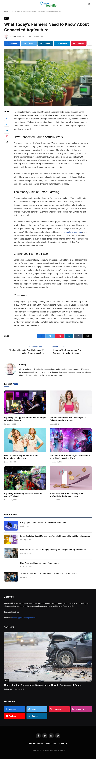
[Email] (6, 141)
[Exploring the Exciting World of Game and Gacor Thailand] (25, 478)
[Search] (89, 4)
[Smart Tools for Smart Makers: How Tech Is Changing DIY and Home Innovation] (11, 539)
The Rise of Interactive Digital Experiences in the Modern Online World (70, 457)
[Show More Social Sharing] (89, 43)
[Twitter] (6, 124)
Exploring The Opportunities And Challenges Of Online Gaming (25, 419)
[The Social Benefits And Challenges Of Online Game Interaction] (71, 402)
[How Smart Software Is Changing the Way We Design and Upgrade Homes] (11, 553)
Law (6, 680)
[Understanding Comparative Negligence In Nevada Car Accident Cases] (48, 657)
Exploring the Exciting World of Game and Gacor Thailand (23, 495)
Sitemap (63, 744)
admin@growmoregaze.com (24, 617)
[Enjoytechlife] (48, 4)
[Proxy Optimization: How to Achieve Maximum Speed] (11, 526)
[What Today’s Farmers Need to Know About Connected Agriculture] (48, 77)
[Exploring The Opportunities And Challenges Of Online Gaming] (25, 402)
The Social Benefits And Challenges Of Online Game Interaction (68, 419)
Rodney (14, 36)
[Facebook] (6, 118)
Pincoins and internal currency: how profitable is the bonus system (66, 495)
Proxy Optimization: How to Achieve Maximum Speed (43, 522)
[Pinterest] (6, 135)
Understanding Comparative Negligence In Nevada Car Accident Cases (42, 685)
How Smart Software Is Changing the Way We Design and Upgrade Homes (53, 549)
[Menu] (7, 4)
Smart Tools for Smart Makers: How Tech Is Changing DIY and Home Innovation (55, 536)
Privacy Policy (36, 744)
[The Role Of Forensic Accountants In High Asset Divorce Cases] (11, 577)
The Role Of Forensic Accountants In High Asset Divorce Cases (48, 573)
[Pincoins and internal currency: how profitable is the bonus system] (71, 478)
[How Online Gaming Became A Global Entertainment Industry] (25, 440)
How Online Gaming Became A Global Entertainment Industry (21, 457)
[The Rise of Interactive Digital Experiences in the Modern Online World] (71, 440)
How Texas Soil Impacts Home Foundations (39, 563)
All (6, 18)
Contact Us (51, 744)
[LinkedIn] (6, 130)
